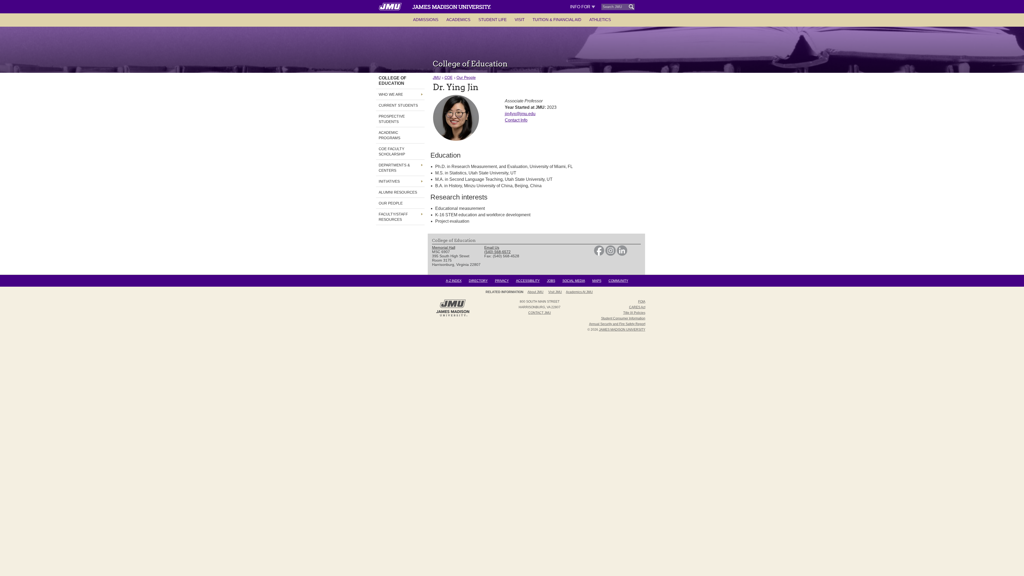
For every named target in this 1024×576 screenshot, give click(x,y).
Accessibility (528, 281)
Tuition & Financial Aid (557, 19)
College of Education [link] (392, 81)
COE (449, 77)
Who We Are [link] (391, 94)
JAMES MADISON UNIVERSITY (622, 329)
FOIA (641, 301)
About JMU (535, 292)
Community (618, 281)
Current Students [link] (398, 105)
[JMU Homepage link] (452, 316)
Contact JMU (539, 313)
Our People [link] (391, 203)
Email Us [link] (491, 247)
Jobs (551, 281)
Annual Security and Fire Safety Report (617, 324)
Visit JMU (555, 292)
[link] (599, 254)
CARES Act (637, 307)
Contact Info (516, 120)
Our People (466, 77)
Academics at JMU (579, 292)
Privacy (502, 281)
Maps (596, 281)
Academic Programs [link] (389, 135)
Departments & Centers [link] (394, 168)
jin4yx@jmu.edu (520, 113)
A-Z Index (454, 281)
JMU (437, 77)
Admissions (425, 19)
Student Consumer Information (623, 318)
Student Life (492, 19)
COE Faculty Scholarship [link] (392, 151)
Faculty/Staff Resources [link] (393, 217)
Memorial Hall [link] (443, 247)
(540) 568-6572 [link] (497, 252)
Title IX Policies (634, 313)
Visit (520, 19)
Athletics (600, 19)
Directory (478, 281)
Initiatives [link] (389, 181)
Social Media (573, 281)
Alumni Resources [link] (398, 192)
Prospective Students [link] (392, 119)
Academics (458, 19)
